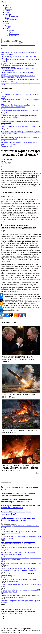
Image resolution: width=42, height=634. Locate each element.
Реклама (11, 613)
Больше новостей (6, 146)
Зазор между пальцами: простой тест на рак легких (18, 45)
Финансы (8, 10)
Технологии (13, 19)
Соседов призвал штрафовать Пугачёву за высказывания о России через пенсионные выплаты (20, 596)
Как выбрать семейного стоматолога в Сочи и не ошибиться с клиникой (20, 507)
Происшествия (13, 16)
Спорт (7, 23)
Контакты (18, 613)
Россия (7, 5)
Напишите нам (30, 611)
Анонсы (11, 30)
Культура (8, 27)
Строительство (14, 34)
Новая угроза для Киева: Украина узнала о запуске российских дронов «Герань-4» (18, 553)
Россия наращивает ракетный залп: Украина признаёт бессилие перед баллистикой (19, 532)
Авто (6, 21)
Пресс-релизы (13, 35)
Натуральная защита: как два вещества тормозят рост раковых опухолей (18, 494)
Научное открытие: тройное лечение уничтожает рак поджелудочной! (16, 500)
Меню (3, 2)
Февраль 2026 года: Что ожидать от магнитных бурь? (18, 63)
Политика (8, 7)
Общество (8, 14)
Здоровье (8, 25)
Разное (7, 28)
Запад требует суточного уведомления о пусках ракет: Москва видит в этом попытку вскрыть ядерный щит (19, 569)
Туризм (11, 32)
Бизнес (7, 12)
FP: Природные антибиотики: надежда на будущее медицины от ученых (18, 519)
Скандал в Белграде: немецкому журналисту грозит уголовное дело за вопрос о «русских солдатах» (18, 542)
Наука (7, 18)
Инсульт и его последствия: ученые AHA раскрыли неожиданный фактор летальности (18, 76)
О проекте (4, 613)
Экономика (8, 9)
